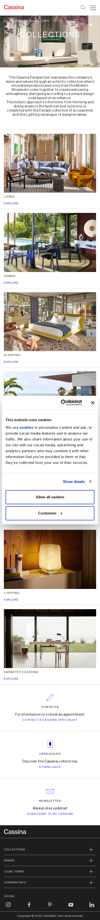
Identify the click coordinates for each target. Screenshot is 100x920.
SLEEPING (12, 355)
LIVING (9, 196)
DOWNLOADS (50, 766)
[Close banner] (92, 402)
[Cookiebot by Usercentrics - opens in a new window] (62, 402)
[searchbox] (83, 7)
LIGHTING (12, 592)
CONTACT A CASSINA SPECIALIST (50, 719)
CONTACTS (50, 706)
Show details (74, 482)
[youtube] (71, 907)
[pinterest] (50, 907)
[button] (92, 8)
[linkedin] (91, 907)
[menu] (93, 8)
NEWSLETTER (50, 800)
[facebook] (29, 907)
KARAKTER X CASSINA (21, 671)
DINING (10, 275)
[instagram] (8, 907)
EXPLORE (11, 203)
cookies (27, 427)
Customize (47, 513)
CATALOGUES (50, 753)
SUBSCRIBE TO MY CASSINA (50, 813)
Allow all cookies (50, 497)
